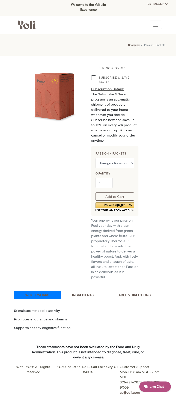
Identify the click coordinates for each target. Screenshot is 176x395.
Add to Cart (114, 196)
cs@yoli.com (130, 392)
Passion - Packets (111, 153)
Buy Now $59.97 (112, 68)
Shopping (134, 44)
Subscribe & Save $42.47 (114, 80)
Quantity (103, 173)
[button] (115, 206)
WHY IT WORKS (37, 295)
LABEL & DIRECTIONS (134, 295)
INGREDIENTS (83, 295)
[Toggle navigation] (156, 25)
